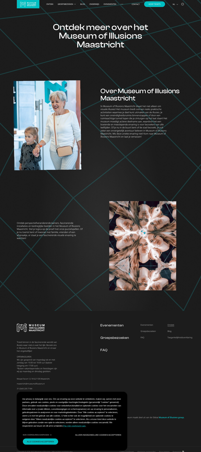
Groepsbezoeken (65, 4)
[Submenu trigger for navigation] (121, 4)
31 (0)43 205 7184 (24, 388)
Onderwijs (94, 4)
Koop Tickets (155, 4)
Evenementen (110, 4)
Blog (82, 4)
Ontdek (49, 4)
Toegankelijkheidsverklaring (180, 337)
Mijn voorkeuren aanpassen (36, 435)
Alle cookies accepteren (40, 442)
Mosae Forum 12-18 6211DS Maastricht (33, 379)
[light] (182, 4)
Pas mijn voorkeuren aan (74, 426)
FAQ (103, 350)
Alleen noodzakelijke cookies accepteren (98, 435)
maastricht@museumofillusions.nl (31, 383)
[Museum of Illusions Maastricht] (28, 4)
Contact (136, 4)
